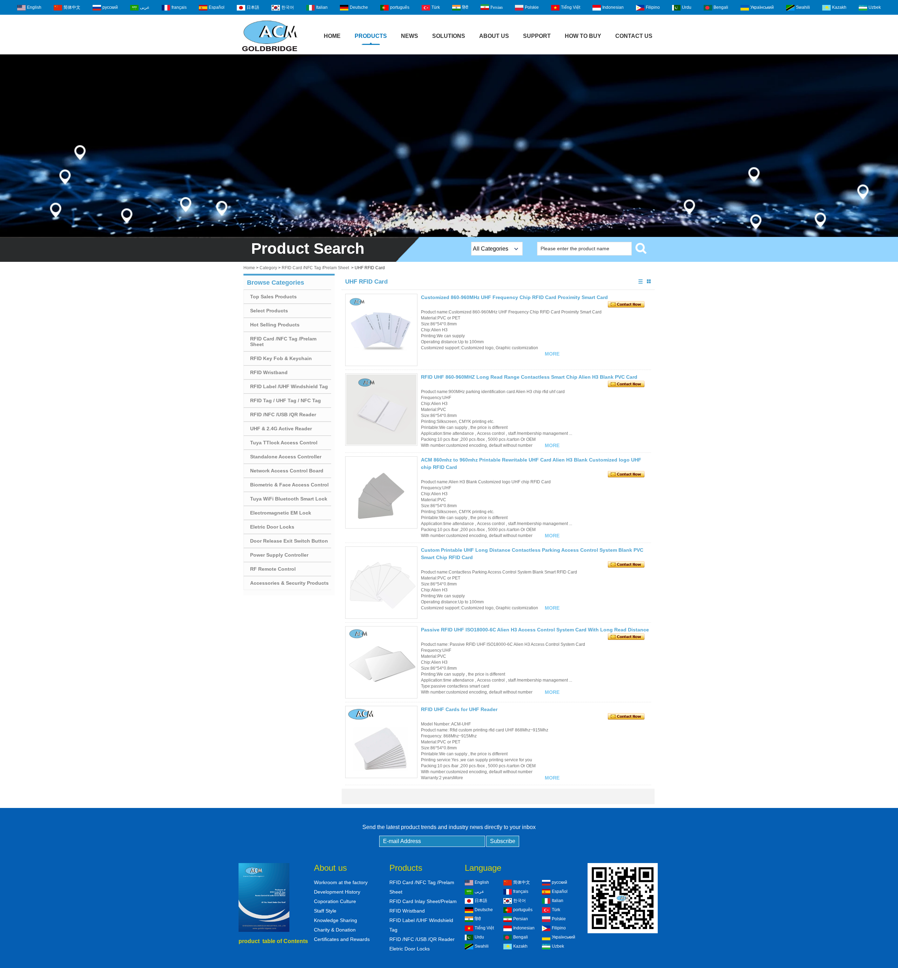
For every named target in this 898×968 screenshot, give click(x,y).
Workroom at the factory (341, 882)
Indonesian (613, 7)
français (179, 7)
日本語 (253, 7)
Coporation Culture (335, 901)
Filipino (653, 7)
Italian (322, 7)
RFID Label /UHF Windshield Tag (289, 386)
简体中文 (71, 7)
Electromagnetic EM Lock (280, 513)
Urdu (686, 7)
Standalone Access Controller (285, 456)
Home (332, 36)
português (399, 7)
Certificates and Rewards (342, 939)
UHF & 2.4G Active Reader (281, 428)
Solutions (448, 36)
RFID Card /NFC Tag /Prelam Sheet (315, 267)
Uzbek (875, 7)
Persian (496, 7)
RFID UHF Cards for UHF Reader (459, 709)
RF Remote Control (273, 569)
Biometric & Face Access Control (289, 485)
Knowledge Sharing (335, 920)
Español (216, 7)
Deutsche (359, 7)
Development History (337, 892)
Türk (435, 7)
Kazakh (839, 7)
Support (537, 36)
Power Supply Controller (279, 555)
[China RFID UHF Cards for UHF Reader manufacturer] (381, 742)
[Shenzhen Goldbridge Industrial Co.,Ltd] (270, 51)
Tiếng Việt (570, 7)
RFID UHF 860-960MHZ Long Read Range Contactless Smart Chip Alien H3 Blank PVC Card (529, 377)
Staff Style (325, 911)
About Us (494, 36)
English (34, 7)
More (552, 354)
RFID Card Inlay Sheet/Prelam (423, 901)
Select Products (269, 310)
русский (110, 7)
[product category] (449, 145)
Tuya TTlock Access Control (283, 442)
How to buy (583, 36)
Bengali (720, 7)
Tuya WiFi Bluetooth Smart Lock (288, 499)
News (409, 36)
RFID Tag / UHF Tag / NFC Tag (285, 400)
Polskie (532, 7)
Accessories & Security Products (289, 583)
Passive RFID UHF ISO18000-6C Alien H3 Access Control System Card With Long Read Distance (535, 629)
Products (371, 36)
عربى (144, 7)
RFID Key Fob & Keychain (281, 358)
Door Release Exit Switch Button (289, 541)
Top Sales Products (273, 296)
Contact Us (633, 36)
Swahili (803, 7)
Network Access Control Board (286, 470)
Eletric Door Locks (272, 527)
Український (762, 7)
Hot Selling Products (275, 324)
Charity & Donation (335, 930)
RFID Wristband (269, 372)
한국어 (287, 7)
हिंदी (465, 7)
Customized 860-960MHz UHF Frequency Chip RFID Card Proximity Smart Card (514, 297)
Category (268, 267)
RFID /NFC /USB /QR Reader (283, 414)
